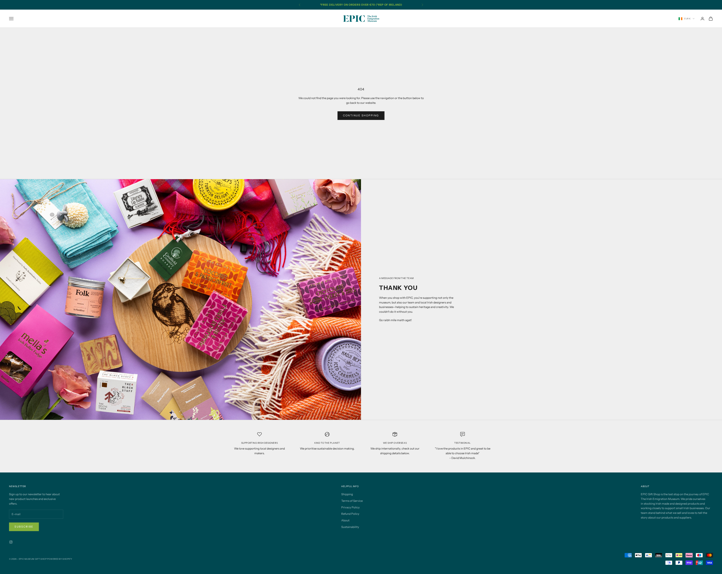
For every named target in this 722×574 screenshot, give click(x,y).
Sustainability (350, 527)
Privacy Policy (350, 507)
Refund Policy (350, 514)
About (345, 520)
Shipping (347, 494)
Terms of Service (352, 501)
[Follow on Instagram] (11, 542)
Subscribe (23, 526)
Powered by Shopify (59, 559)
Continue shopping (361, 115)
